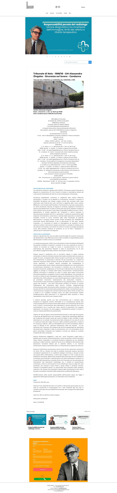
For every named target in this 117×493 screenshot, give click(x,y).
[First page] (47, 56)
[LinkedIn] (56, 7)
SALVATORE (31, 6)
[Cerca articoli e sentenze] (90, 62)
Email (34, 454)
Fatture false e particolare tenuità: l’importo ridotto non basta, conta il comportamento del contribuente (79, 428)
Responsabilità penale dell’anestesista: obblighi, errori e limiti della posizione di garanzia (58, 428)
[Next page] (67, 56)
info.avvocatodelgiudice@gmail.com (60, 489)
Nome (34, 449)
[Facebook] (59, 7)
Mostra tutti (87, 411)
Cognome (45, 449)
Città (34, 459)
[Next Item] (89, 36)
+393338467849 (62, 488)
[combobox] (42, 462)
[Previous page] (50, 56)
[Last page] (70, 56)
